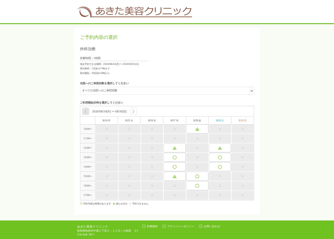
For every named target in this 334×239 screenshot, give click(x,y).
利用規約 (152, 226)
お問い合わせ (212, 226)
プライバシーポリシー (180, 226)
